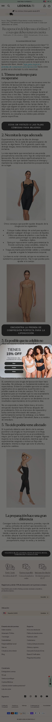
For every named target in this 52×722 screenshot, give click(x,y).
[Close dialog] (49, 346)
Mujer (14, 363)
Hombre (14, 367)
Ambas (14, 371)
